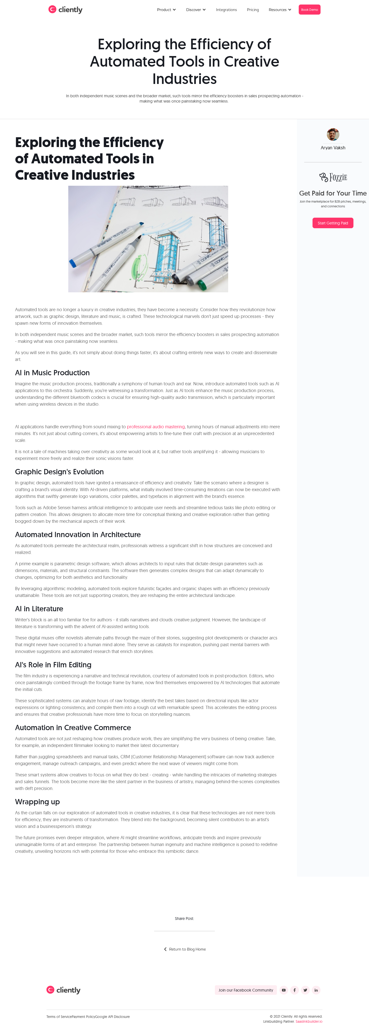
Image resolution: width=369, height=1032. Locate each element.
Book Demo (309, 10)
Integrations (226, 9)
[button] (166, 9)
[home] (65, 9)
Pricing (253, 9)
